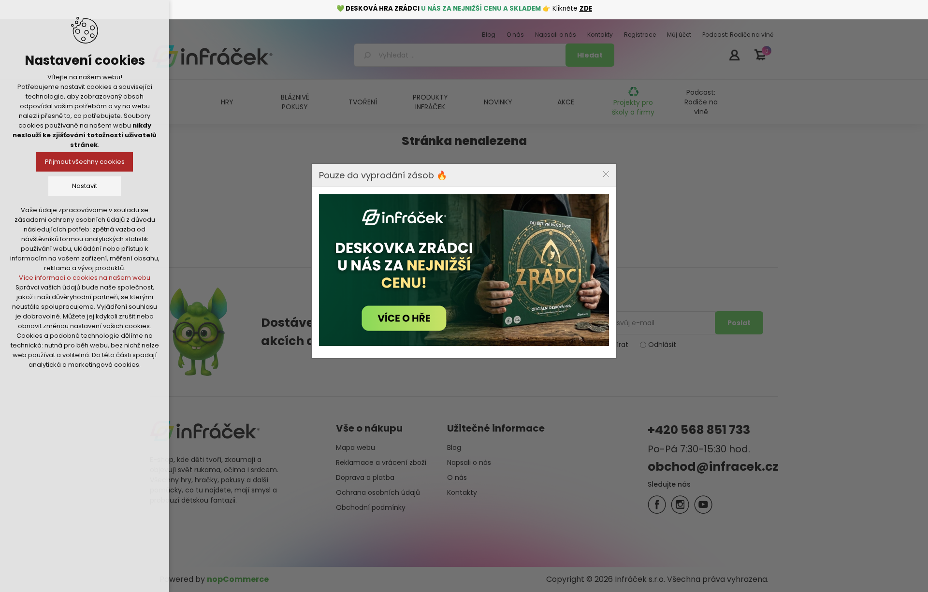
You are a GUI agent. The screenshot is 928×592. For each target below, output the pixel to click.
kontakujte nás (534, 211)
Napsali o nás (469, 462)
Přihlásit (734, 54)
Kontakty (462, 492)
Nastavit (84, 185)
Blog (454, 447)
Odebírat (613, 344)
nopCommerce (238, 579)
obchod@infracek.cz (713, 466)
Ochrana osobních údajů (378, 492)
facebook (657, 504)
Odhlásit (662, 344)
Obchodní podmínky (371, 507)
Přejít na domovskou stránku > (462, 237)
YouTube (703, 504)
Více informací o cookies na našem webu (84, 277)
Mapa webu (355, 447)
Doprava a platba (365, 477)
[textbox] (461, 55)
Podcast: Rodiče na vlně (701, 101)
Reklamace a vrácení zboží (381, 462)
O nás (457, 477)
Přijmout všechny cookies (85, 161)
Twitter (680, 504)
